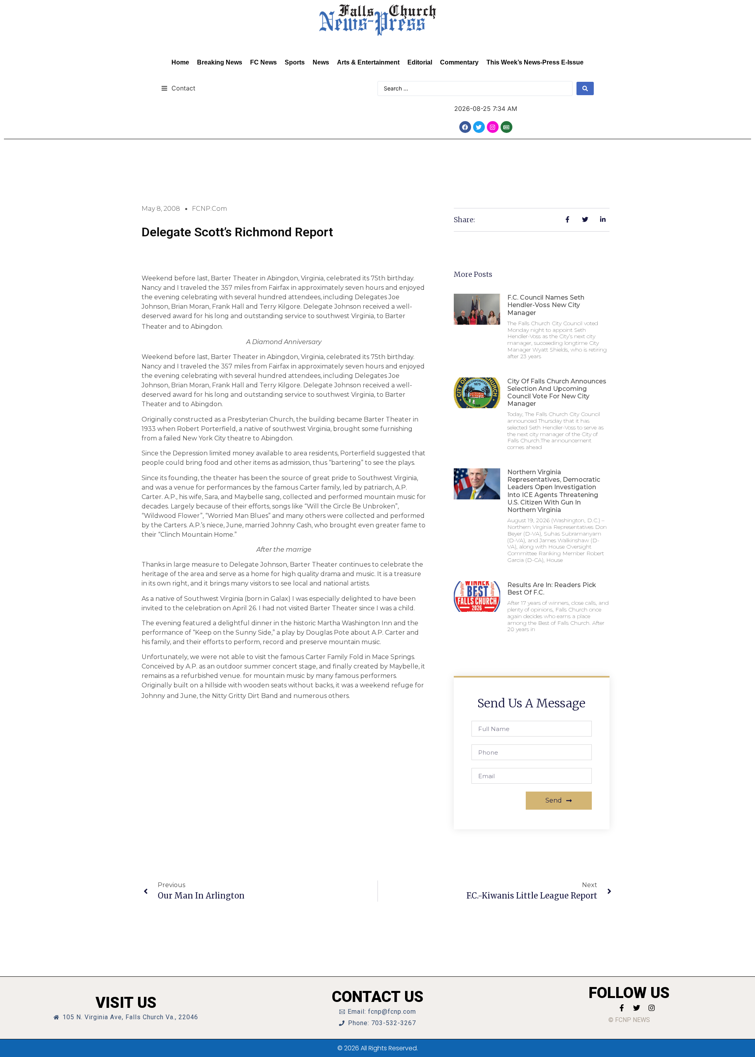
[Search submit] (585, 88)
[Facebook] (465, 127)
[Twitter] (479, 127)
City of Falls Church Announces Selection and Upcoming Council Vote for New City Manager (556, 393)
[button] (178, 88)
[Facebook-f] (621, 1007)
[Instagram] (493, 127)
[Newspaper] (506, 127)
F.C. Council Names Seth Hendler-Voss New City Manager (545, 305)
